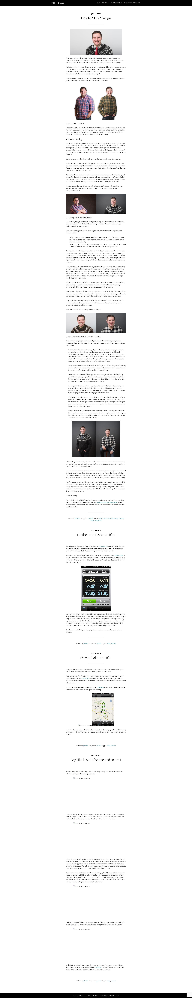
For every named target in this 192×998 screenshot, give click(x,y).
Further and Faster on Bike (96, 535)
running (121, 518)
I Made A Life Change (96, 18)
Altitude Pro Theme (88, 996)
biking (108, 643)
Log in (117, 996)
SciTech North (103, 546)
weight (93, 520)
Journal (90, 518)
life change (115, 518)
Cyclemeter (100, 687)
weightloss (98, 520)
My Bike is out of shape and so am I (96, 760)
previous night (119, 555)
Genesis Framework (101, 996)
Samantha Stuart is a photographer (107, 502)
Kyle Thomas (57, 3)
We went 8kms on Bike (96, 658)
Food (109, 518)
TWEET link (98, 967)
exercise (105, 518)
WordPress (111, 996)
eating (100, 518)
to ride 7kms (85, 678)
